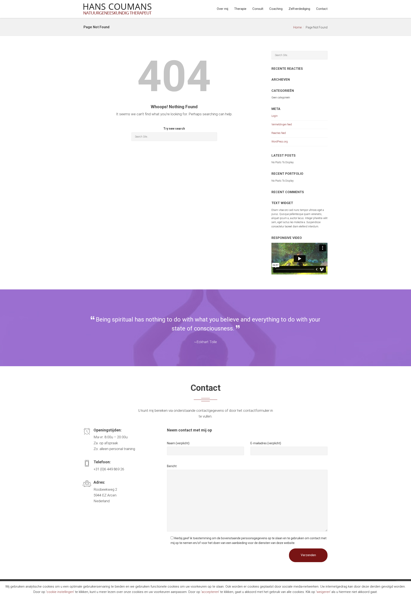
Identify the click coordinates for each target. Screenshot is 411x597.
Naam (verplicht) (178, 443)
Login (274, 115)
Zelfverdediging (299, 9)
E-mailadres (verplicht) (265, 443)
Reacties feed (278, 133)
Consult (257, 9)
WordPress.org (279, 141)
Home (297, 27)
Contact (322, 9)
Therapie (240, 9)
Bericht (172, 466)
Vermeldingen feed (281, 124)
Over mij (222, 9)
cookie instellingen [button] (60, 592)
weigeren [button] (323, 592)
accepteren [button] (210, 592)
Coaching (276, 9)
